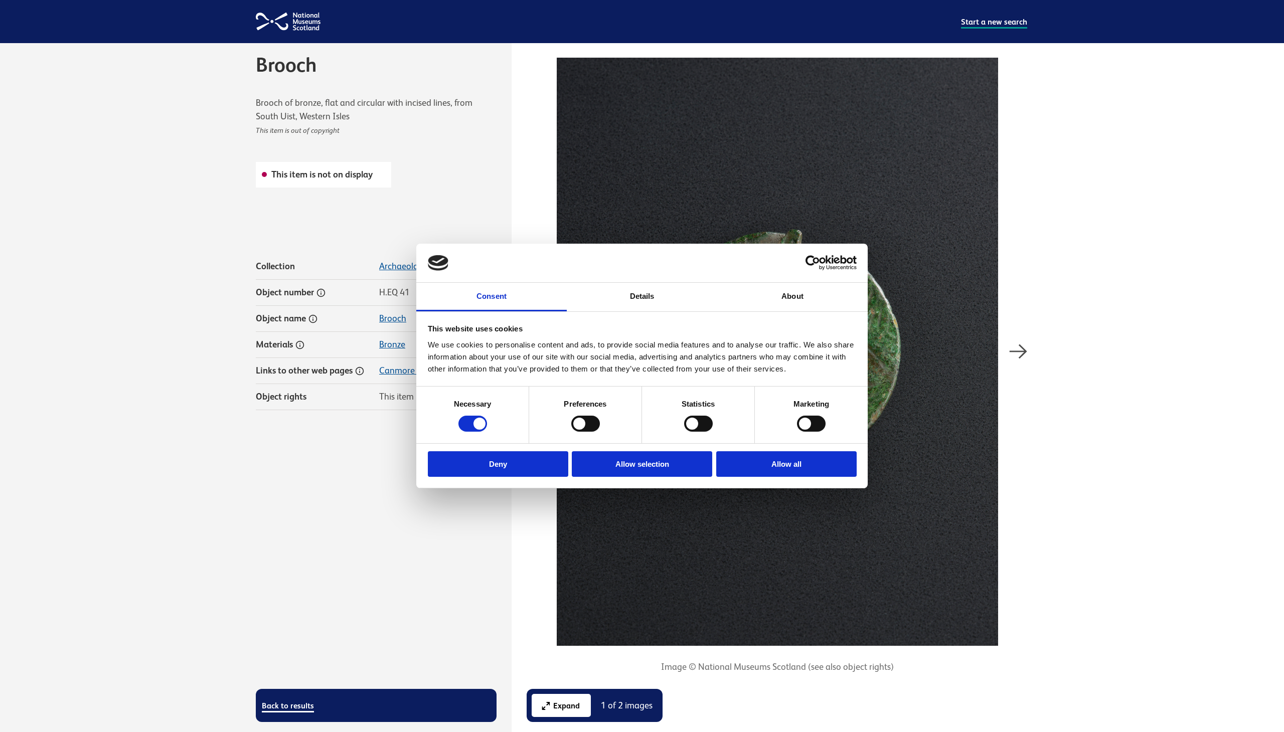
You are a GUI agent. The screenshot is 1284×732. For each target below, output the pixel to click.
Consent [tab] (491, 296)
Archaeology (403, 266)
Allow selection (642, 464)
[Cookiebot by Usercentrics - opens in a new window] (813, 262)
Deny (498, 464)
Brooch (392, 318)
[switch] (585, 424)
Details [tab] (642, 296)
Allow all (786, 464)
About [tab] (792, 296)
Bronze (392, 344)
